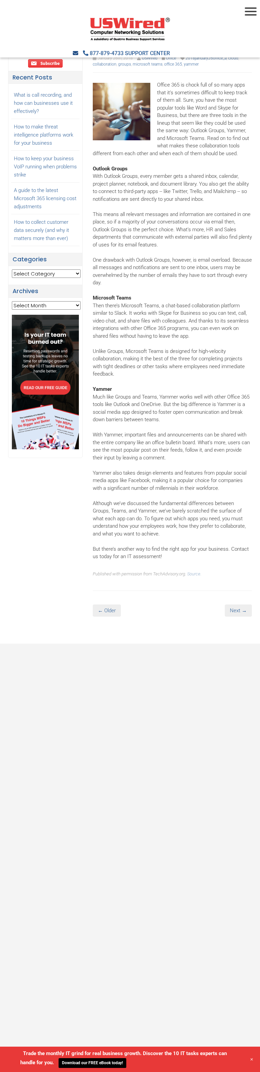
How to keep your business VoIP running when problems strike (45, 167)
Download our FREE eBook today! (92, 1063)
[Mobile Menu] (251, 11)
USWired (149, 58)
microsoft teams (147, 64)
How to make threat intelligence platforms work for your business (43, 135)
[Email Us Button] (75, 53)
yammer (191, 64)
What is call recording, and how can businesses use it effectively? (43, 103)
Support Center (147, 53)
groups (124, 64)
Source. (194, 573)
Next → (238, 611)
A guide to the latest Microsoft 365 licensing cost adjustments (45, 198)
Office (171, 58)
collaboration (104, 64)
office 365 (173, 64)
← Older (107, 611)
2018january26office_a (206, 58)
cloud (233, 58)
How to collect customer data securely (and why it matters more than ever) (41, 230)
